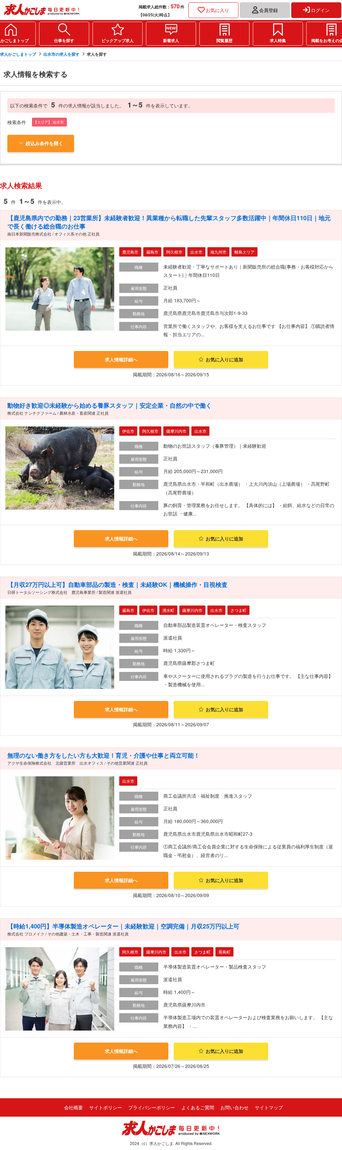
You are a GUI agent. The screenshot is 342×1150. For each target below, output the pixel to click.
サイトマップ (269, 1107)
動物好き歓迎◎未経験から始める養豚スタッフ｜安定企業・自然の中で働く (109, 405)
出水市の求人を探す (61, 54)
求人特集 (278, 40)
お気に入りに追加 (224, 359)
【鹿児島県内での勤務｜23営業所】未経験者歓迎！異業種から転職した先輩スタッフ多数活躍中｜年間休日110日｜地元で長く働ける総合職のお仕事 (169, 222)
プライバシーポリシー (151, 1107)
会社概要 (73, 1107)
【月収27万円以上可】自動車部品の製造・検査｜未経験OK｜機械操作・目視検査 (117, 584)
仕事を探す (64, 40)
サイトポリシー (105, 1107)
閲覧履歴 (224, 40)
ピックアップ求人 (118, 40)
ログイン (320, 10)
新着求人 (171, 40)
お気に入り (217, 10)
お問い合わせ (234, 1107)
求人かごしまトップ (18, 54)
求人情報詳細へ (121, 359)
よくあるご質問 (197, 1107)
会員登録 (268, 10)
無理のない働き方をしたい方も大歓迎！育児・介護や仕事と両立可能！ (103, 755)
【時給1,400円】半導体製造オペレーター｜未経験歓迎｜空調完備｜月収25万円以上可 (123, 926)
